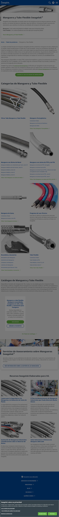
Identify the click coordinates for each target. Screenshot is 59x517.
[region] (29, 508)
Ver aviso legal (16, 511)
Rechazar (52, 513)
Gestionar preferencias (6, 513)
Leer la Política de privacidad (8, 508)
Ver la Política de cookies (7, 511)
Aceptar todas (42, 513)
